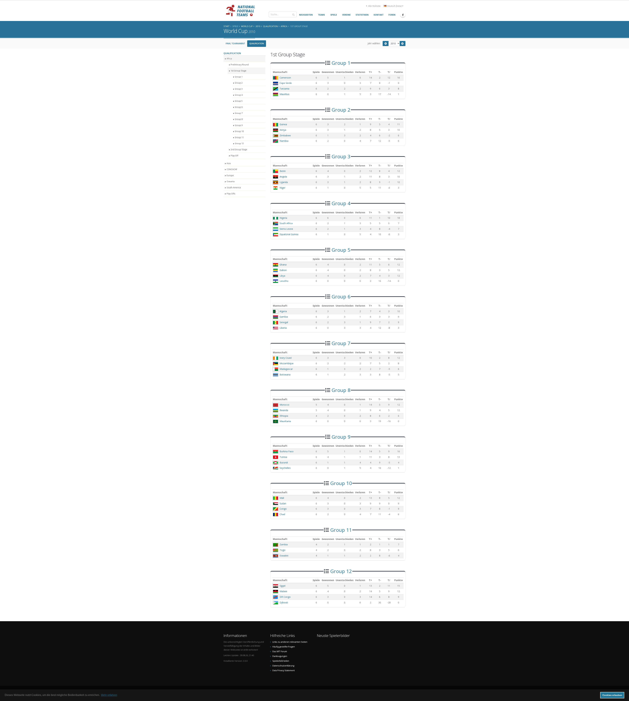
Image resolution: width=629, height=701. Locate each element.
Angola (283, 176)
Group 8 (239, 119)
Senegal (284, 322)
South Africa (286, 223)
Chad (282, 514)
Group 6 (239, 107)
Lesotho (284, 280)
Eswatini (284, 555)
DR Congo (285, 596)
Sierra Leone (286, 228)
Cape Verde (286, 83)
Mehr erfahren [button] (109, 695)
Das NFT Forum (279, 651)
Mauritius (284, 94)
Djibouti (284, 602)
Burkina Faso (287, 451)
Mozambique (287, 363)
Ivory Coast (286, 357)
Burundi (284, 462)
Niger (282, 187)
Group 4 (239, 95)
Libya (282, 275)
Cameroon (285, 77)
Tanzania (284, 88)
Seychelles (285, 467)
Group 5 (239, 101)
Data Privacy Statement (283, 670)
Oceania (231, 181)
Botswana (285, 374)
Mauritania (285, 421)
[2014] (403, 43)
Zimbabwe (285, 135)
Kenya (283, 129)
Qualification (256, 43)
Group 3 (239, 89)
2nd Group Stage (239, 149)
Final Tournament (235, 43)
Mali (282, 497)
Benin (283, 171)
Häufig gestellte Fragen (283, 646)
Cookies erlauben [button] (612, 695)
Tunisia (283, 456)
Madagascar (286, 368)
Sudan (283, 503)
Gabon (283, 270)
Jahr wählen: (374, 43)
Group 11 (239, 137)
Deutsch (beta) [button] (394, 6)
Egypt (283, 585)
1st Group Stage (238, 70)
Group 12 (239, 143)
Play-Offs (231, 193)
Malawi (283, 591)
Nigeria (283, 217)
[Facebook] (402, 14)
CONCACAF (232, 169)
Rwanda (284, 410)
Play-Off (234, 155)
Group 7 (239, 113)
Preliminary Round (240, 64)
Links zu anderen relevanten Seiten (289, 642)
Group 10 (239, 131)
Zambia (284, 544)
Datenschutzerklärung (283, 665)
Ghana (283, 264)
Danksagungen (279, 656)
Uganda (284, 182)
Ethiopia (284, 415)
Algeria (283, 311)
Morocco (284, 404)
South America (234, 187)
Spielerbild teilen (280, 661)
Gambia (284, 316)
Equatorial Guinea (289, 234)
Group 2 (239, 82)
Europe (230, 175)
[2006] (386, 43)
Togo (282, 550)
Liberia (283, 327)
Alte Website (374, 6)
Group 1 (239, 76)
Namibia (284, 140)
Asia (229, 163)
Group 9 (239, 125)
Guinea (283, 124)
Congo (283, 508)
